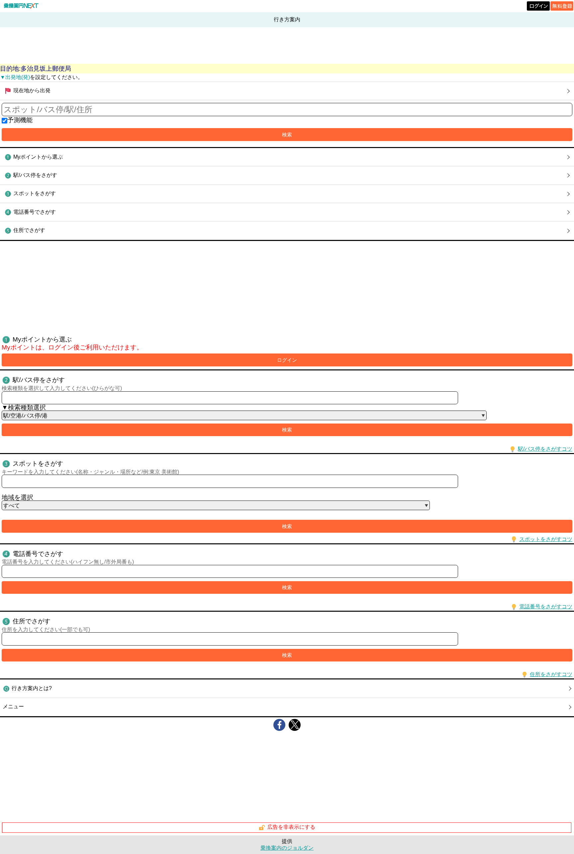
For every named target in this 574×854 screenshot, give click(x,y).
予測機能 (20, 119)
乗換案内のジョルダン (287, 848)
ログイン (287, 360)
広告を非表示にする (291, 827)
